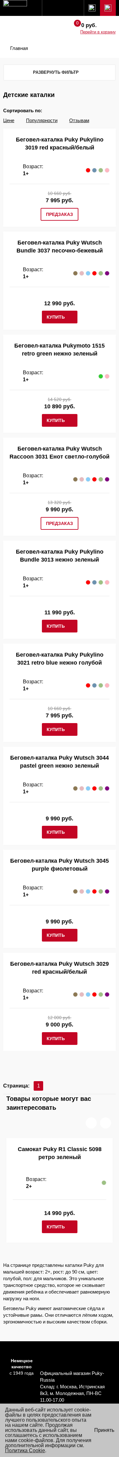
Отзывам (79, 120)
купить (56, 317)
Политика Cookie (25, 1450)
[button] (91, 1123)
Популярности (41, 120)
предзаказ (59, 214)
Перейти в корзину (98, 32)
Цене (8, 120)
